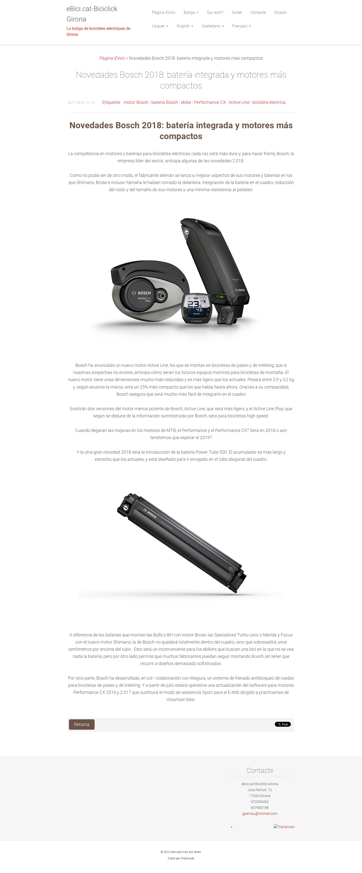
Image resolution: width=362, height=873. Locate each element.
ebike (186, 102)
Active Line (239, 102)
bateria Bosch (164, 102)
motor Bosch (136, 102)
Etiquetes (111, 102)
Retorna (81, 724)
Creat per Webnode (181, 858)
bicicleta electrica (269, 102)
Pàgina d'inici (112, 58)
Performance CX (210, 102)
